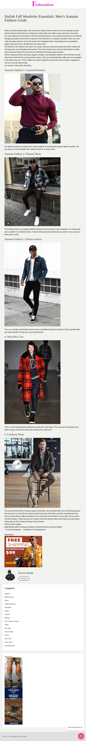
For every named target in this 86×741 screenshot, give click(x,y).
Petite (7, 625)
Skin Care (8, 638)
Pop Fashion (9, 632)
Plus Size (8, 628)
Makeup (7, 618)
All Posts (24, 579)
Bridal (7, 600)
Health (7, 611)
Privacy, (20, 736)
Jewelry (7, 614)
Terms (25, 736)
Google (18, 524)
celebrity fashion (10, 604)
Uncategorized (39, 530)
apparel (7, 593)
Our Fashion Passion (12, 621)
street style (8, 642)
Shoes (7, 635)
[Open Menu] (3, 4)
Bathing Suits (9, 597)
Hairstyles (8, 607)
